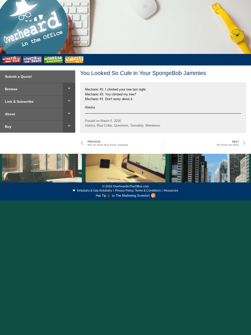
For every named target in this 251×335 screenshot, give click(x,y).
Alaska (90, 125)
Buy (8, 127)
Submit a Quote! (18, 76)
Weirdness (152, 125)
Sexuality (136, 125)
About (10, 114)
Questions (121, 125)
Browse (11, 89)
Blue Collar (104, 125)
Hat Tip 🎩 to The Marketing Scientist (123, 195)
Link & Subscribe (19, 101)
